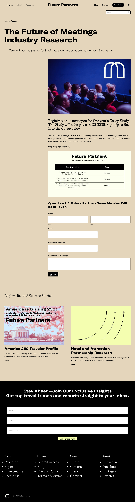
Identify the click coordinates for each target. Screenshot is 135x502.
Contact (76, 476)
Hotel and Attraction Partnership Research (91, 350)
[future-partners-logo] (63, 4)
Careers (76, 466)
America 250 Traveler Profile (31, 348)
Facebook (110, 466)
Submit (53, 275)
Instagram (111, 471)
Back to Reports (10, 21)
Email (51, 229)
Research (11, 462)
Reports (10, 466)
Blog (40, 466)
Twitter (108, 476)
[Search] (128, 12)
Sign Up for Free (67, 439)
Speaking (11, 476)
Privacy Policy (48, 471)
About (75, 462)
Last (91, 224)
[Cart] (128, 5)
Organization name (57, 242)
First (49, 224)
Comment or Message (58, 256)
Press (74, 471)
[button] (15, 5)
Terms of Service (49, 476)
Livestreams (13, 471)
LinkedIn (110, 462)
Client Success (48, 462)
